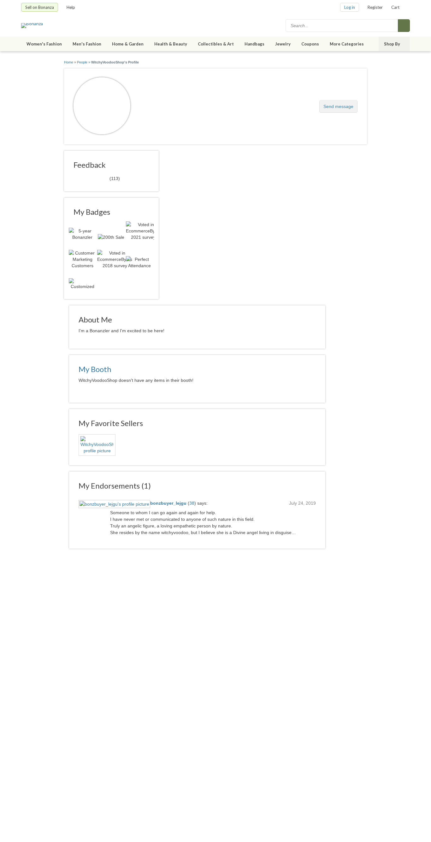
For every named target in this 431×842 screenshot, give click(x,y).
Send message (338, 106)
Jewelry (283, 43)
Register (375, 7)
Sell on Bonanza (39, 7)
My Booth (95, 369)
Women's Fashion (44, 43)
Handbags (254, 43)
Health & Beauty (170, 43)
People (82, 62)
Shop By (392, 43)
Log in (349, 7)
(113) (97, 178)
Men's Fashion (87, 43)
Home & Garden (128, 43)
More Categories (347, 43)
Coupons (310, 43)
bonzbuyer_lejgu (168, 503)
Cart (395, 7)
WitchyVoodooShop (172, 103)
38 (191, 503)
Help (71, 7)
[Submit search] (404, 25)
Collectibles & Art (216, 43)
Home (68, 62)
